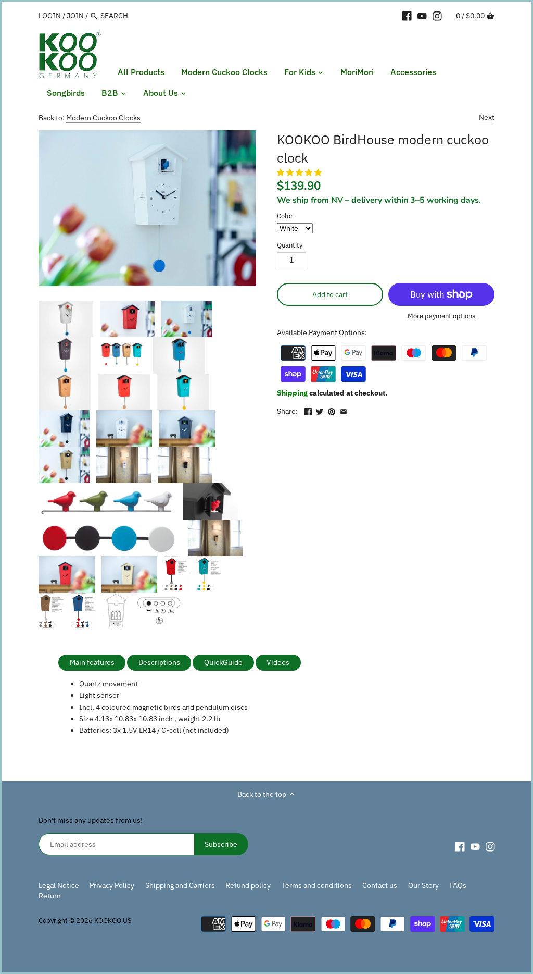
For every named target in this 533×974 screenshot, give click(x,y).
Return (50, 896)
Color (285, 216)
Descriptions (159, 662)
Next (486, 117)
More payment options (441, 316)
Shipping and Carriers (180, 885)
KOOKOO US (113, 920)
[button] (300, 172)
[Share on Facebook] (308, 410)
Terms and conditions (317, 885)
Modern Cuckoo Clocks (103, 117)
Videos (277, 662)
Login (50, 15)
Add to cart (330, 294)
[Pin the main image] (331, 410)
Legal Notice (59, 885)
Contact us (379, 885)
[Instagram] (437, 15)
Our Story (423, 885)
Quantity (289, 245)
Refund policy (248, 885)
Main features (92, 662)
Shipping (293, 393)
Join (75, 15)
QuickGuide (223, 662)
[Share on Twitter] (319, 410)
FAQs (457, 885)
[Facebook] (407, 15)
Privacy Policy (112, 885)
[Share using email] (343, 410)
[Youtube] (422, 15)
